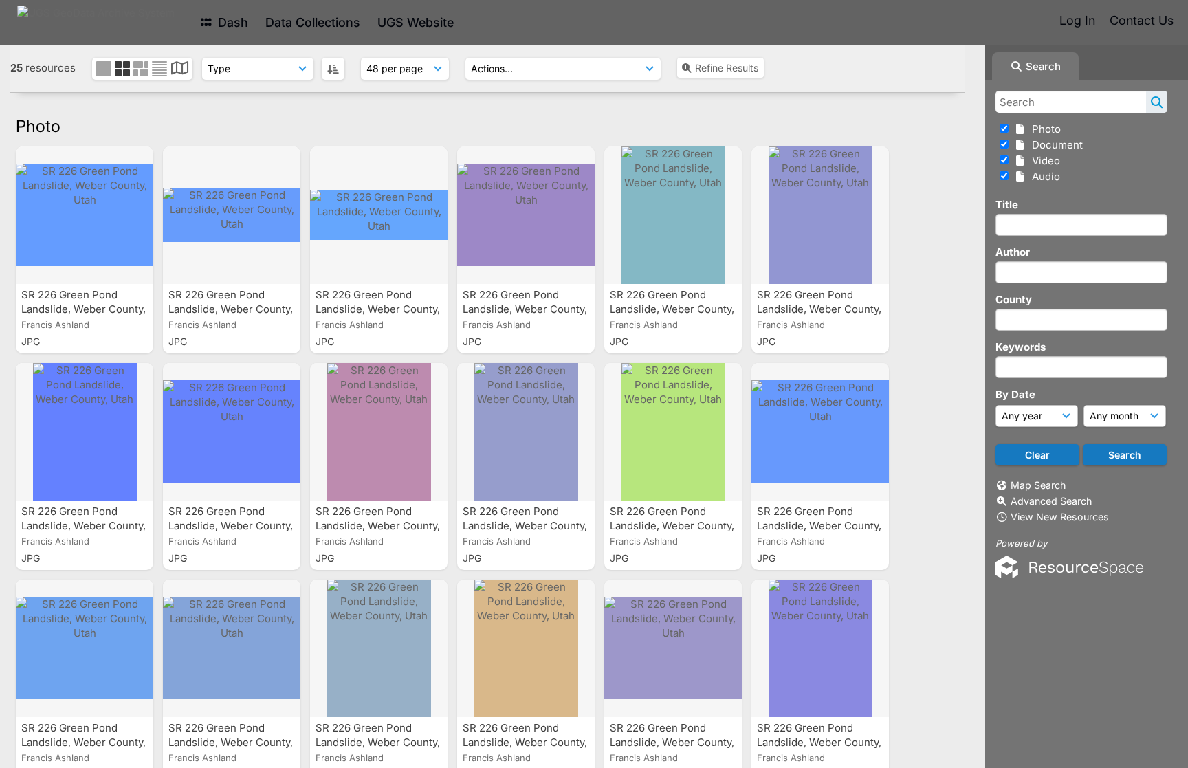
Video (1043, 160)
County (1014, 299)
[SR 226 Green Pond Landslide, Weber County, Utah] (84, 215)
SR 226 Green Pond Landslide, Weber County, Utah (83, 309)
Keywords (1021, 346)
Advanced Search (1051, 501)
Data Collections (312, 22)
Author (1013, 252)
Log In (1077, 20)
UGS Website (415, 22)
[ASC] (333, 69)
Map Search (1038, 485)
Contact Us (1142, 20)
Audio (1043, 176)
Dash (231, 22)
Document (1054, 144)
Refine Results (726, 68)
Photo (1043, 128)
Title (1007, 204)
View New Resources (1060, 517)
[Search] (1156, 102)
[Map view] (180, 69)
